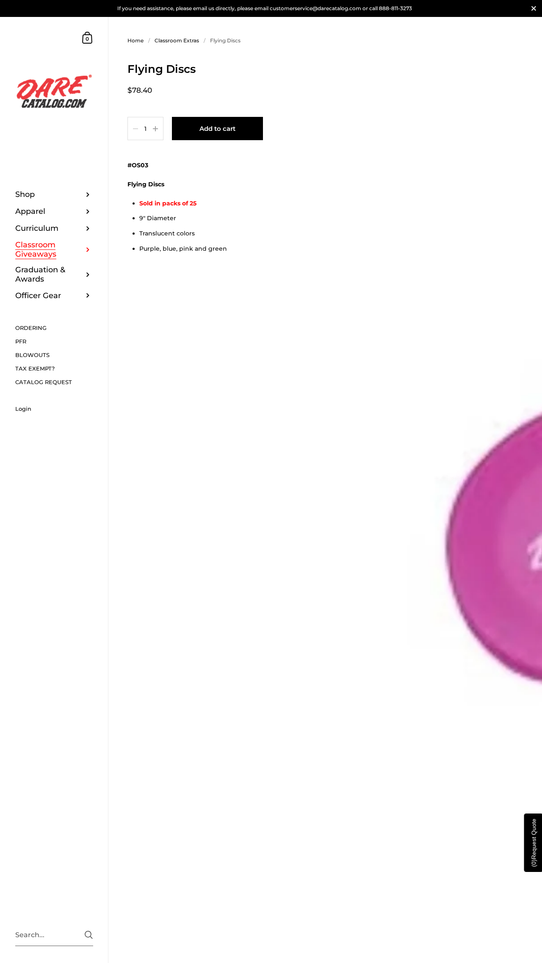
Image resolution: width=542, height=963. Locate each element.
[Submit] (88, 934)
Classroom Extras (177, 40)
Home (135, 40)
